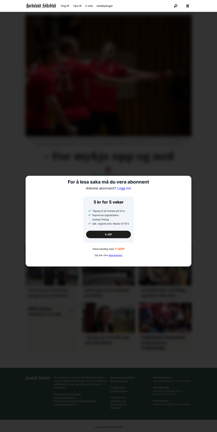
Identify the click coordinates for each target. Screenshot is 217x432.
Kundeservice (118, 404)
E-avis (89, 6)
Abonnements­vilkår (65, 404)
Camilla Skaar (118, 391)
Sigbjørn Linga (119, 381)
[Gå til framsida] (41, 6)
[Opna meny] (187, 6)
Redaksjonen (118, 400)
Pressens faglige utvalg (67, 394)
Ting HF (65, 6)
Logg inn (108, 188)
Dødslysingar (105, 6)
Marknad (115, 407)
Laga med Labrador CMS (108, 427)
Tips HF (77, 6)
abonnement (115, 255)
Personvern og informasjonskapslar (75, 400)
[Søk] (176, 6)
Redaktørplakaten (64, 397)
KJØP (108, 234)
